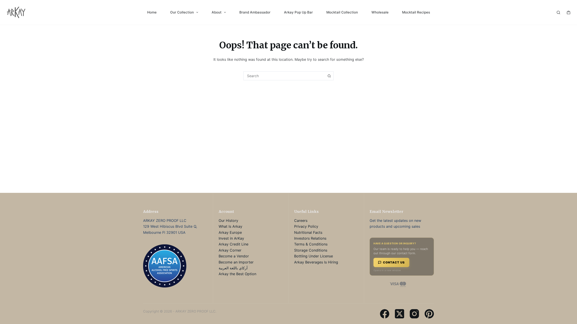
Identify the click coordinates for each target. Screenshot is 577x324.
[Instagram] (414, 313)
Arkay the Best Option (237, 274)
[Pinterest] (429, 313)
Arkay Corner (230, 250)
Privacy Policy (306, 226)
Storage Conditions (310, 250)
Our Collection (182, 12)
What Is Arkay (230, 226)
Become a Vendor (234, 256)
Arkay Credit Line (233, 244)
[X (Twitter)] (399, 313)
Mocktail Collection (342, 12)
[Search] (558, 12)
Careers (300, 220)
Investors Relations (310, 238)
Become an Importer (236, 262)
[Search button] (329, 76)
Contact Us (394, 262)
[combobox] (284, 75)
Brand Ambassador (254, 12)
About (217, 12)
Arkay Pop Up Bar (298, 12)
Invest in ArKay (231, 238)
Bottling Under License (313, 256)
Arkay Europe (230, 232)
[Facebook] (384, 313)
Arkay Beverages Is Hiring (316, 262)
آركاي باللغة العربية (233, 268)
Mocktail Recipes (416, 12)
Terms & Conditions (310, 244)
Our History (228, 220)
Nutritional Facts (308, 232)
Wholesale (380, 12)
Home (152, 12)
